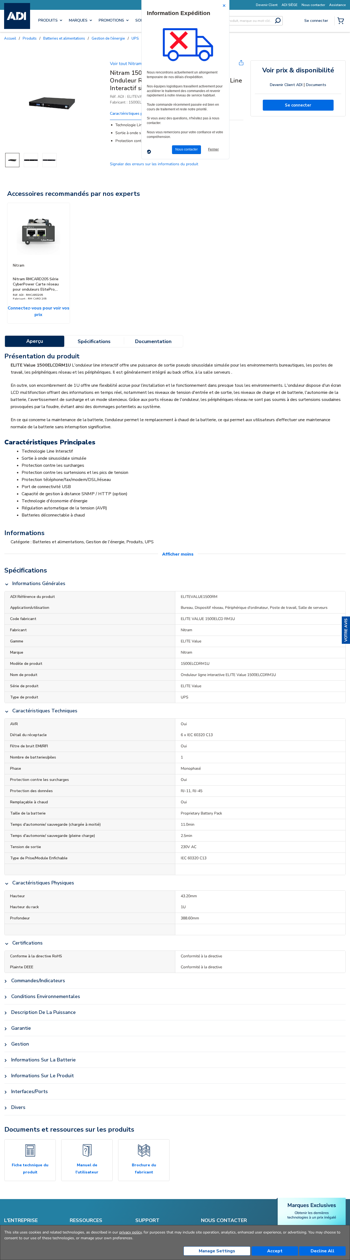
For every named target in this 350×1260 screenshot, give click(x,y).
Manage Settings (217, 1251)
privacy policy (130, 1232)
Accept (274, 1251)
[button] (346, 630)
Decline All (322, 1251)
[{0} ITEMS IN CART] (341, 21)
